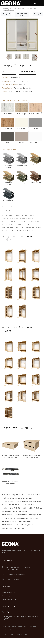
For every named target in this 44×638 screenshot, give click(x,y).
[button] (36, 35)
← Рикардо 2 (6, 14)
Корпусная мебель (9, 599)
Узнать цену (8, 72)
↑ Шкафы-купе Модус (22, 14)
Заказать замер (28, 72)
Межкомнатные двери (10, 592)
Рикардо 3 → (38, 14)
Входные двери (7, 596)
